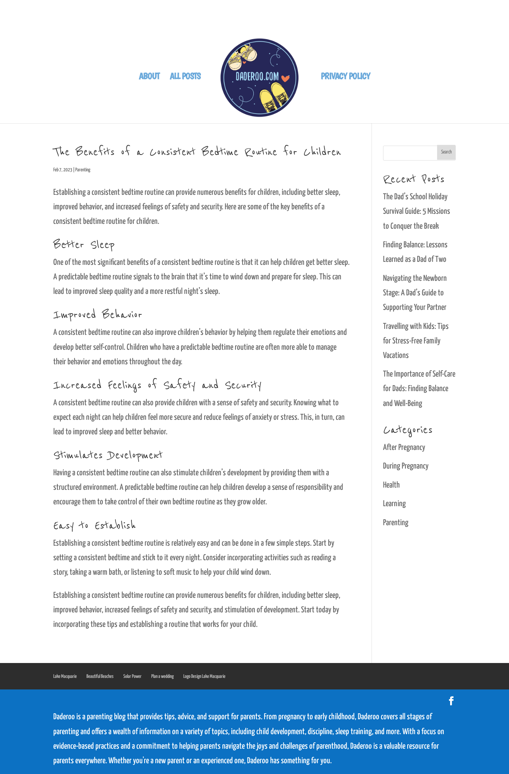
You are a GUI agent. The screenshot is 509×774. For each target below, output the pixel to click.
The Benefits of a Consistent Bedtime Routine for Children (197, 152)
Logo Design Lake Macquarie (204, 676)
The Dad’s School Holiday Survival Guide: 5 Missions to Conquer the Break (416, 211)
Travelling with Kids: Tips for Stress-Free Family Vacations (416, 341)
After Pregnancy (404, 448)
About (149, 77)
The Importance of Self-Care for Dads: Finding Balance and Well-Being (419, 388)
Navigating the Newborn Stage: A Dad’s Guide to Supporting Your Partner (415, 293)
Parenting (82, 170)
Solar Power (132, 676)
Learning (394, 504)
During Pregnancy (406, 466)
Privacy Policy (345, 77)
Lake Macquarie (65, 676)
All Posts (185, 77)
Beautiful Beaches (100, 676)
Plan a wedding (162, 676)
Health (391, 485)
